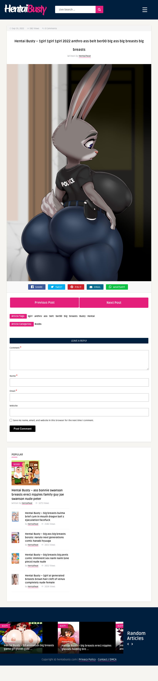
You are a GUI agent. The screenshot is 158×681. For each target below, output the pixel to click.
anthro (38, 316)
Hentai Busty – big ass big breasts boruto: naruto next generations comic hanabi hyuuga (45, 537)
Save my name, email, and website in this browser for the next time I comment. (53, 420)
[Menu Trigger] (145, 9)
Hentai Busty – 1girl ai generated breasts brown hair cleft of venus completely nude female (45, 579)
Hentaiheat (85, 56)
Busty (82, 316)
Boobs (38, 324)
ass (45, 316)
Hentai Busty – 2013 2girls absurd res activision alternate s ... (85, 647)
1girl (30, 316)
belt (51, 316)
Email (13, 391)
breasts (73, 316)
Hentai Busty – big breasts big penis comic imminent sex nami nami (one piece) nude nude (47, 558)
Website (14, 405)
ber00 (59, 316)
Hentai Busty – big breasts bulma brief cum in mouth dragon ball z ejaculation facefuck (45, 517)
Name (13, 375)
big (65, 316)
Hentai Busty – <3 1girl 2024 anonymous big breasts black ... (24, 647)
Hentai (91, 316)
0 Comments (51, 28)
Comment (15, 347)
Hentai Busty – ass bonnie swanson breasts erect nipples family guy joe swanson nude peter (38, 494)
